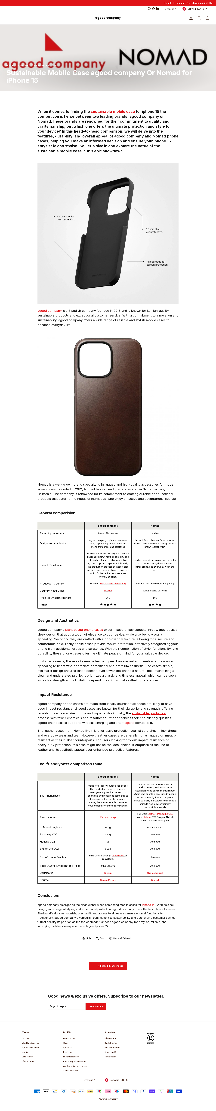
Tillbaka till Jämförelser (110, 966)
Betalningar (68, 1052)
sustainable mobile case (113, 111)
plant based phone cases (84, 630)
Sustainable (39, 65)
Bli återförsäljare (112, 1047)
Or (31, 65)
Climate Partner (108, 880)
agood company (50, 311)
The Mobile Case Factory (113, 583)
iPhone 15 (10, 65)
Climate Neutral (155, 873)
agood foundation (30, 1047)
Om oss (25, 1038)
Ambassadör (111, 1052)
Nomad (155, 880)
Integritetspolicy (71, 1057)
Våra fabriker (28, 1057)
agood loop (118, 855)
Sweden (108, 590)
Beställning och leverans (74, 1061)
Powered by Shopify (108, 1099)
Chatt (65, 1043)
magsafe (128, 723)
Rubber (148, 817)
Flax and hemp (108, 817)
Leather (152, 814)
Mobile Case (22, 65)
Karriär (25, 1052)
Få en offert (110, 1038)
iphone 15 (148, 905)
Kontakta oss (69, 1038)
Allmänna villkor (70, 1070)
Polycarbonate (165, 814)
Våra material (28, 1061)
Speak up (67, 1047)
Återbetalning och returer (75, 1066)
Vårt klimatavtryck (30, 1043)
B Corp (108, 873)
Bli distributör (111, 1043)
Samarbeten (110, 1057)
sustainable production (149, 713)
